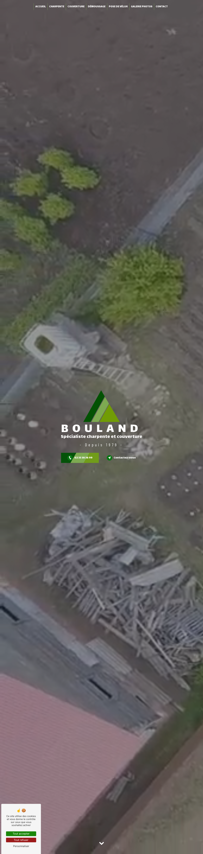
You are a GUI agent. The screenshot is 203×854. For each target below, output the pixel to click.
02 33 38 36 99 (83, 457)
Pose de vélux (118, 6)
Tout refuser (21, 840)
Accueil (40, 6)
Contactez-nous (125, 457)
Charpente (56, 6)
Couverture (76, 6)
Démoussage (96, 6)
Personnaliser (21, 846)
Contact (162, 6)
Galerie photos (141, 6)
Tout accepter (21, 833)
